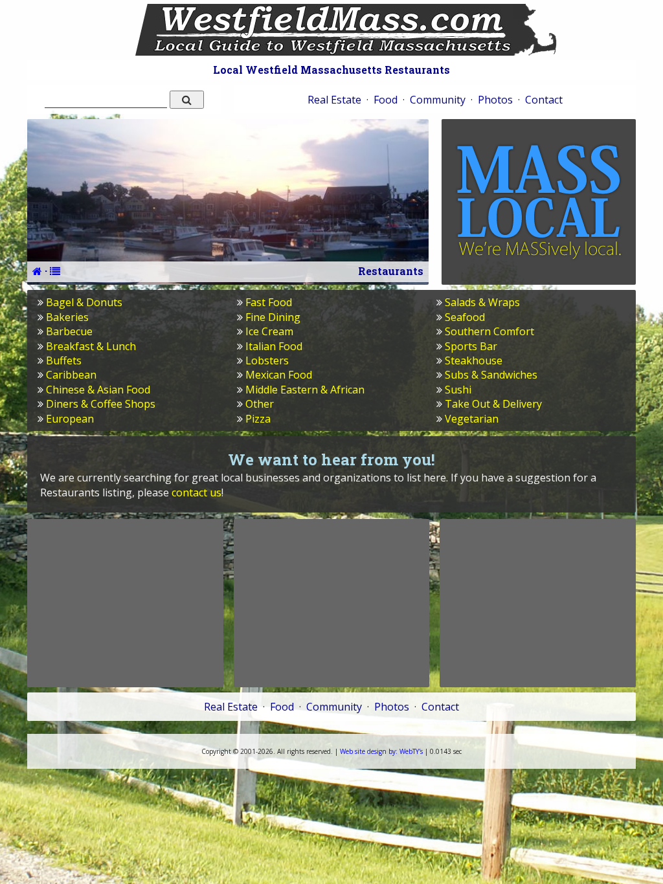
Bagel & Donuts (84, 302)
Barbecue (69, 331)
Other (259, 404)
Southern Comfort (489, 331)
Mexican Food (278, 375)
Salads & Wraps (482, 302)
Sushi (458, 389)
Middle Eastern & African (305, 389)
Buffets (64, 360)
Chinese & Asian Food (98, 389)
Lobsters (267, 360)
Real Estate (334, 100)
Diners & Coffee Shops (100, 404)
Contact (544, 100)
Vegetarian (472, 419)
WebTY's (381, 751)
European (70, 419)
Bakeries (67, 317)
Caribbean (71, 375)
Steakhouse (473, 360)
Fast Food (268, 302)
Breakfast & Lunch (91, 346)
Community (438, 100)
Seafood (465, 317)
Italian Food (273, 346)
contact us (196, 492)
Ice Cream (269, 331)
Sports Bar (471, 346)
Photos (495, 100)
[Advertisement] (125, 603)
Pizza (258, 419)
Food (386, 100)
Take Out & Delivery (493, 404)
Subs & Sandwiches (491, 375)
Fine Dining (272, 317)
